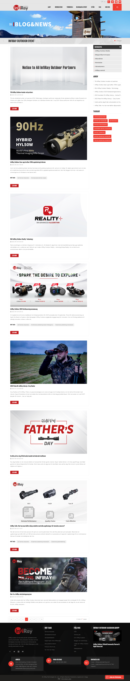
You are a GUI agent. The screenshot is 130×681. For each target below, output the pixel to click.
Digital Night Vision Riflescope (53, 640)
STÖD (92, 7)
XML (75, 651)
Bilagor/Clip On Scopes (102, 55)
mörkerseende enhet (99, 116)
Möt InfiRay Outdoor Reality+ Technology (21, 239)
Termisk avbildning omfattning (102, 140)
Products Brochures (50, 646)
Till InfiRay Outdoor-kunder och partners (21, 92)
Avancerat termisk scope (39, 178)
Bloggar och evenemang (80, 640)
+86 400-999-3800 (61, 662)
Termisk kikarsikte (24, 178)
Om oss (107, 7)
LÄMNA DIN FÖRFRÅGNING (115, 677)
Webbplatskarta (78, 648)
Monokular (98, 62)
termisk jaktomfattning (59, 541)
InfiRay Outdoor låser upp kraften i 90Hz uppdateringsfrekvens (28, 162)
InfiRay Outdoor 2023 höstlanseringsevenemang (24, 309)
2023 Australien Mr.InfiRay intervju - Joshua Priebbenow (108, 95)
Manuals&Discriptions (50, 643)
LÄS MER (14, 109)
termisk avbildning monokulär (65, 324)
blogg (86, 677)
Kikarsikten (99, 58)
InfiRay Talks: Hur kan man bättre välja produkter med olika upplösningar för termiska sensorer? (37, 526)
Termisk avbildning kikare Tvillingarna (43, 324)
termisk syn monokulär (100, 120)
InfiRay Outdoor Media (102, 51)
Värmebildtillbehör (49, 637)
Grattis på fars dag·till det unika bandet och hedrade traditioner (28, 456)
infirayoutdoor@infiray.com (102, 662)
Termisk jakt (77, 634)
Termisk (69, 7)
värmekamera (113, 120)
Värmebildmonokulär (50, 634)
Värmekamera (99, 66)
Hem (75, 631)
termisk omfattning (99, 132)
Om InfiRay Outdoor (79, 637)
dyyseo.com (80, 677)
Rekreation (58, 7)
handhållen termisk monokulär (102, 128)
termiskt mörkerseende (100, 124)
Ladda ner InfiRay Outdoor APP (81, 644)
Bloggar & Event (81, 7)
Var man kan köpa (49, 649)
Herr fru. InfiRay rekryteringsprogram (21, 594)
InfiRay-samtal (100, 70)
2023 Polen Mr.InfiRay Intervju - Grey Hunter (22, 386)
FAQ (100, 7)
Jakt (49, 7)
